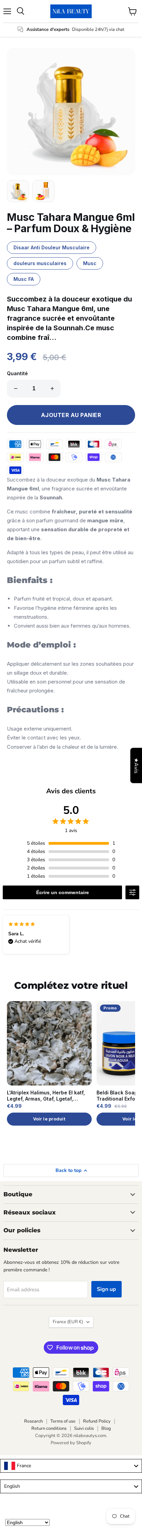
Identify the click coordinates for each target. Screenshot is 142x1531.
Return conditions (49, 1428)
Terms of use (62, 1421)
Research (33, 1421)
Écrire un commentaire (62, 892)
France (68, 1322)
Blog (106, 1428)
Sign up (106, 1289)
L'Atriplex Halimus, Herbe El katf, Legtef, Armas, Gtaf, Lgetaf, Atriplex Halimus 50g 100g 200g (46, 1096)
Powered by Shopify (71, 1443)
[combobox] (71, 1466)
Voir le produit (49, 1118)
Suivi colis (84, 1428)
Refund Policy (97, 1421)
